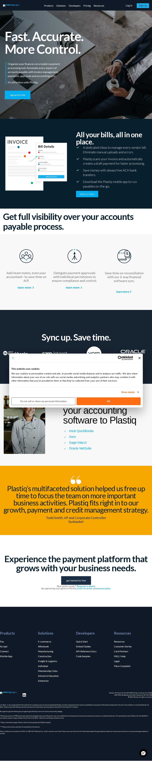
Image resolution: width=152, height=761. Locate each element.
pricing (87, 5)
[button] (129, 5)
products (48, 5)
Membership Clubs (48, 670)
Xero (72, 437)
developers (74, 5)
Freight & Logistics (47, 661)
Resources (119, 641)
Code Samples (83, 656)
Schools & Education (48, 675)
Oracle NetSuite (80, 448)
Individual (43, 666)
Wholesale (43, 646)
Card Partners (121, 651)
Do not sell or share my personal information (43, 401)
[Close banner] (139, 358)
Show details (128, 392)
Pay (2, 641)
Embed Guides (83, 646)
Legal (116, 661)
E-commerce (44, 641)
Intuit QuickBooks (81, 431)
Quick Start (82, 641)
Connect (4, 651)
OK (108, 401)
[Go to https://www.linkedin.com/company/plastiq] (24, 695)
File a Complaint (122, 666)
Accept (3, 646)
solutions (61, 5)
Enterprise (43, 680)
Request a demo (86, 586)
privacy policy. (104, 588)
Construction (44, 656)
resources (99, 5)
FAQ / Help (120, 656)
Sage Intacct (78, 442)
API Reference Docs (86, 651)
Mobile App (6, 656)
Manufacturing (45, 651)
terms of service (84, 588)
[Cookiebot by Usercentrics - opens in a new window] (120, 358)
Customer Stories (123, 646)
